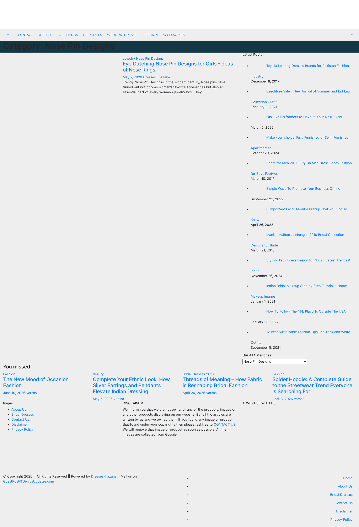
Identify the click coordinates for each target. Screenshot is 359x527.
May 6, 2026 (103, 399)
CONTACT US (224, 424)
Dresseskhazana (104, 476)
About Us (18, 409)
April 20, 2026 (194, 393)
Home (348, 478)
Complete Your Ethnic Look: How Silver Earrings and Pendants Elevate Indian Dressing (131, 385)
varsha (31, 393)
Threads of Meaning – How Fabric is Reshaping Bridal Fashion (222, 382)
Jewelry (129, 58)
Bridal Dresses (22, 414)
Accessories (174, 35)
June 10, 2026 (14, 393)
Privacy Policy (22, 429)
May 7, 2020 (133, 77)
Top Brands (67, 35)
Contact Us (20, 419)
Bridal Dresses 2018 (198, 374)
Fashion (151, 35)
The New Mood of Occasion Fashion (36, 382)
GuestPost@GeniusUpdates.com (28, 481)
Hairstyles (92, 35)
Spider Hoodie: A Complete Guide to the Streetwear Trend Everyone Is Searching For (312, 385)
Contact (25, 35)
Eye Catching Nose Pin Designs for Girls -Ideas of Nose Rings (178, 67)
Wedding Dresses (123, 35)
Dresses (45, 35)
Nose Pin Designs (150, 58)
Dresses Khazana (156, 77)
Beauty (98, 374)
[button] (7, 35)
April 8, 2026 (283, 399)
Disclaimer (19, 424)
